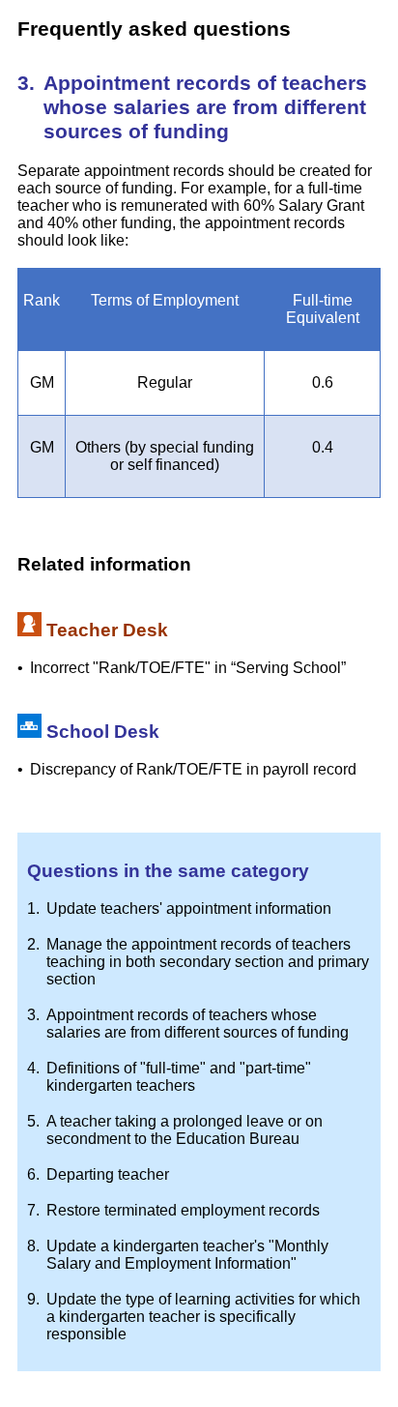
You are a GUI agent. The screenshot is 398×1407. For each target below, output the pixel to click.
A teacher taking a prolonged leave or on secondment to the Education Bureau (184, 1130)
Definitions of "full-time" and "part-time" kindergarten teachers (178, 1077)
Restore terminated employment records (183, 1210)
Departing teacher (107, 1174)
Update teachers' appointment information (188, 908)
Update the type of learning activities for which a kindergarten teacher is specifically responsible (203, 1316)
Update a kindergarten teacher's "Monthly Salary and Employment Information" (187, 1255)
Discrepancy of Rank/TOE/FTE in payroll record (193, 769)
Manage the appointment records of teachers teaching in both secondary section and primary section (207, 961)
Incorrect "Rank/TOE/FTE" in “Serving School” (188, 668)
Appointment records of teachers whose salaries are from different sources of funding (197, 1024)
